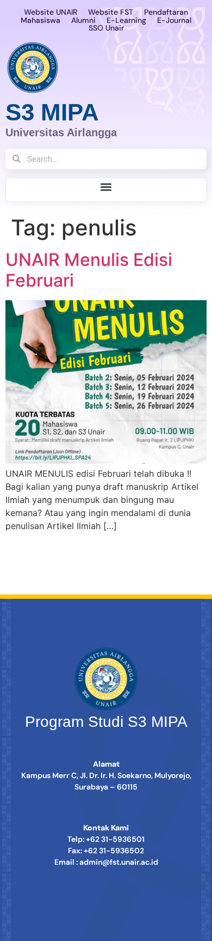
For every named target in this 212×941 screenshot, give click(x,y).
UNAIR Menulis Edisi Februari (88, 270)
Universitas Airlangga (61, 132)
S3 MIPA (52, 112)
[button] (106, 187)
